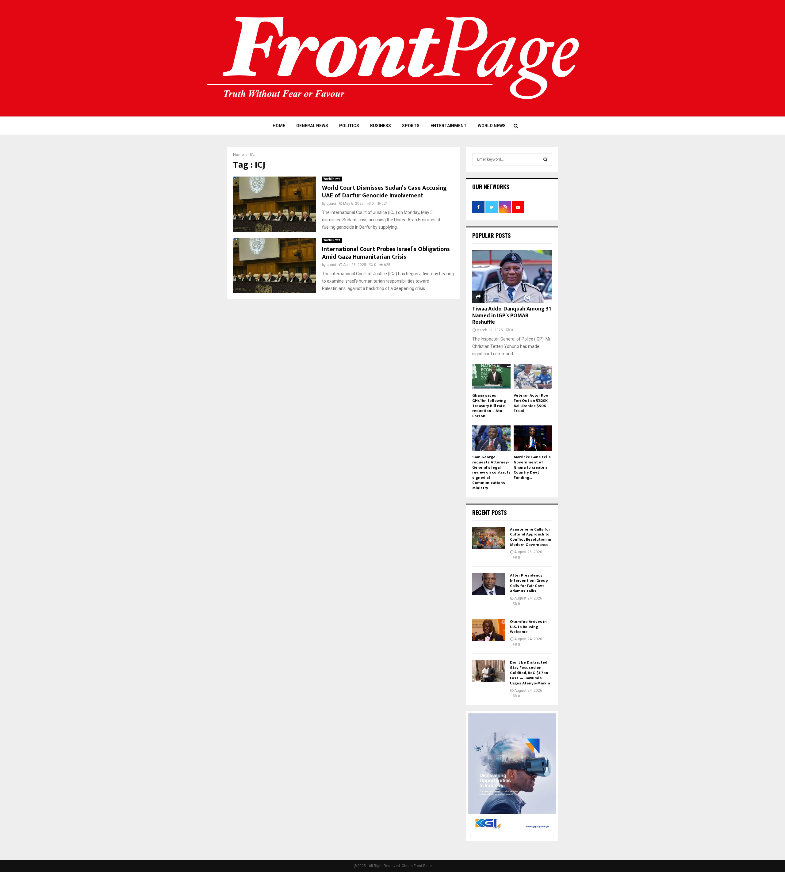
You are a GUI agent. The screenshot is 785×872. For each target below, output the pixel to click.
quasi (331, 203)
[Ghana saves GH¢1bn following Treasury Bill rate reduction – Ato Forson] (491, 376)
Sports (410, 125)
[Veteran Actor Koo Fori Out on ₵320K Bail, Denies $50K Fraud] (533, 376)
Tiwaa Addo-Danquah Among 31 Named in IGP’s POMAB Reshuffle (511, 315)
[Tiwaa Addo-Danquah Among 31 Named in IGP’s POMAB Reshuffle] (512, 276)
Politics (349, 125)
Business (380, 125)
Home (279, 125)
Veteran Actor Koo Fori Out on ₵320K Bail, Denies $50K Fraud (531, 403)
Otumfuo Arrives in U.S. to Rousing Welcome (528, 626)
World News (492, 125)
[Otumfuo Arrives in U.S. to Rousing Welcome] (488, 630)
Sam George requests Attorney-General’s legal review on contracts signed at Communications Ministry (491, 472)
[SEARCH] (545, 159)
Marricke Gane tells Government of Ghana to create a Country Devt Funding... (532, 467)
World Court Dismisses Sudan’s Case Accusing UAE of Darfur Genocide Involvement (384, 192)
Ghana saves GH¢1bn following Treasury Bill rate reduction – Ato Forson (489, 405)
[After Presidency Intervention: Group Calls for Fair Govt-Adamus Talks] (488, 584)
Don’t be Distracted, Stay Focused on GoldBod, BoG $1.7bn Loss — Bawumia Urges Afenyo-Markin (530, 673)
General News (312, 125)
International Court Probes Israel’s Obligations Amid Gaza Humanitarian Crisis (386, 253)
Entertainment (449, 125)
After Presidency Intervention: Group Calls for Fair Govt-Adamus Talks (529, 583)
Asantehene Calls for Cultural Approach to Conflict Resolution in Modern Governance (530, 537)
